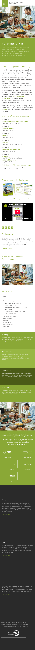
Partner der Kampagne (9, 300)
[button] (3, 227)
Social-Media (6, 326)
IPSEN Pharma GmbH (11, 313)
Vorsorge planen (7, 318)
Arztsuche (4, 109)
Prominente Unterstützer (9, 316)
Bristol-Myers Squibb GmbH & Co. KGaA (16, 307)
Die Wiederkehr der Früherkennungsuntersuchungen (17, 165)
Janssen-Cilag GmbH (10, 305)
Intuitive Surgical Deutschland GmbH (15, 311)
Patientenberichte (8, 324)
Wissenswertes (7, 322)
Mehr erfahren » (6, 514)
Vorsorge (5, 335)
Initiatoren (6, 298)
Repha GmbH (8, 309)
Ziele (4, 296)
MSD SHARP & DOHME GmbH (13, 303)
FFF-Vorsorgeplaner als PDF (21, 199)
